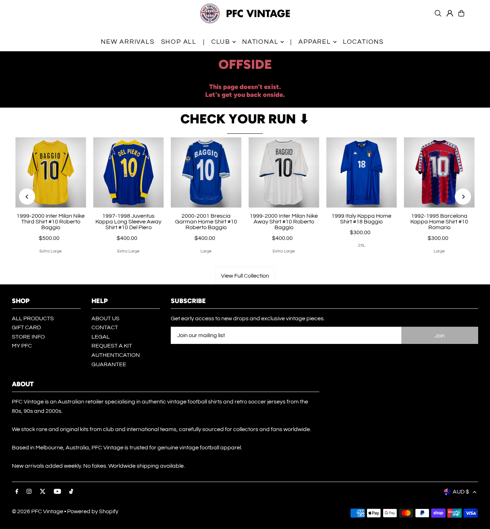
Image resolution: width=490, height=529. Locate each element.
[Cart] (461, 13)
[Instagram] (29, 492)
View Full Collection (245, 276)
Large (206, 251)
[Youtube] (57, 492)
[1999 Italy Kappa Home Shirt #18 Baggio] (361, 172)
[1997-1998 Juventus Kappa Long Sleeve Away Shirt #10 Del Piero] (128, 172)
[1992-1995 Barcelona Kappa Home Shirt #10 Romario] (439, 172)
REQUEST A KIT (111, 346)
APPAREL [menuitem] (314, 41)
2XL (361, 245)
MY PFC (22, 346)
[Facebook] (16, 492)
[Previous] (27, 197)
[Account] (450, 13)
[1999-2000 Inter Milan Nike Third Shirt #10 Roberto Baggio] (50, 172)
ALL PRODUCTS (33, 318)
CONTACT (104, 327)
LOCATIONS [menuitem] (363, 41)
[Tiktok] (71, 492)
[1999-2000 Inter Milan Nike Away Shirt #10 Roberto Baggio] (284, 172)
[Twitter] (43, 492)
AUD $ (461, 492)
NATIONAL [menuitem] (260, 41)
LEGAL (100, 337)
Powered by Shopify (92, 511)
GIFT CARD (26, 327)
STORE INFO (28, 337)
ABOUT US (105, 318)
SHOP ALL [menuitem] (179, 41)
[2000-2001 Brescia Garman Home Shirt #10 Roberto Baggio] (206, 172)
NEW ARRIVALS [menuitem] (128, 41)
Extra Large (50, 251)
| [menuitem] (204, 41)
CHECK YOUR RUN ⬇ (245, 119)
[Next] (463, 197)
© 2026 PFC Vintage (37, 511)
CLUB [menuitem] (220, 41)
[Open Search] (438, 13)
